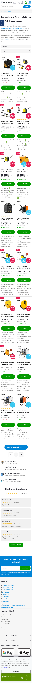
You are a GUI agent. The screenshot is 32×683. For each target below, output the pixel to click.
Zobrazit (8, 87)
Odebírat (25, 568)
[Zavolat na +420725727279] (19, 2)
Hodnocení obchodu (16, 489)
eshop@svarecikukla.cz (9, 585)
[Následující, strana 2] (16, 454)
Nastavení (16, 672)
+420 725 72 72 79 (7, 587)
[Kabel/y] (8, 208)
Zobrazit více (16, 545)
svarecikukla (5, 592)
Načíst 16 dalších (14, 447)
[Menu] (29, 2)
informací (6, 667)
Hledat (27, 6)
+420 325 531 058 (8, 590)
